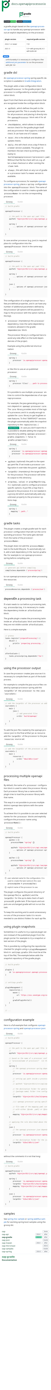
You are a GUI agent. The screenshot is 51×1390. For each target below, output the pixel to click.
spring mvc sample (15, 1219)
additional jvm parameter (16, 62)
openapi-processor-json (34, 1028)
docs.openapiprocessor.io (28, 4)
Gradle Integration (33, 81)
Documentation (9, 1260)
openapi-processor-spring (18, 78)
